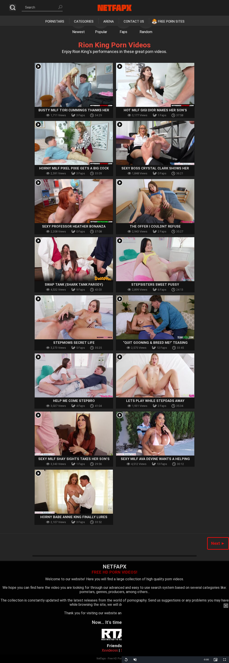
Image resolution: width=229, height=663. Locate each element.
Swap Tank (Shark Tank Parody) (74, 285)
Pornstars (54, 21)
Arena (108, 21)
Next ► (218, 543)
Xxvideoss (110, 650)
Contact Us (134, 21)
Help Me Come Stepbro (74, 401)
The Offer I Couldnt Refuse (155, 226)
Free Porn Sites (171, 21)
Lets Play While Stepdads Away (155, 401)
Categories (83, 21)
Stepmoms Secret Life (74, 343)
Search (12, 7)
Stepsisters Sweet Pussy (155, 285)
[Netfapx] (114, 8)
